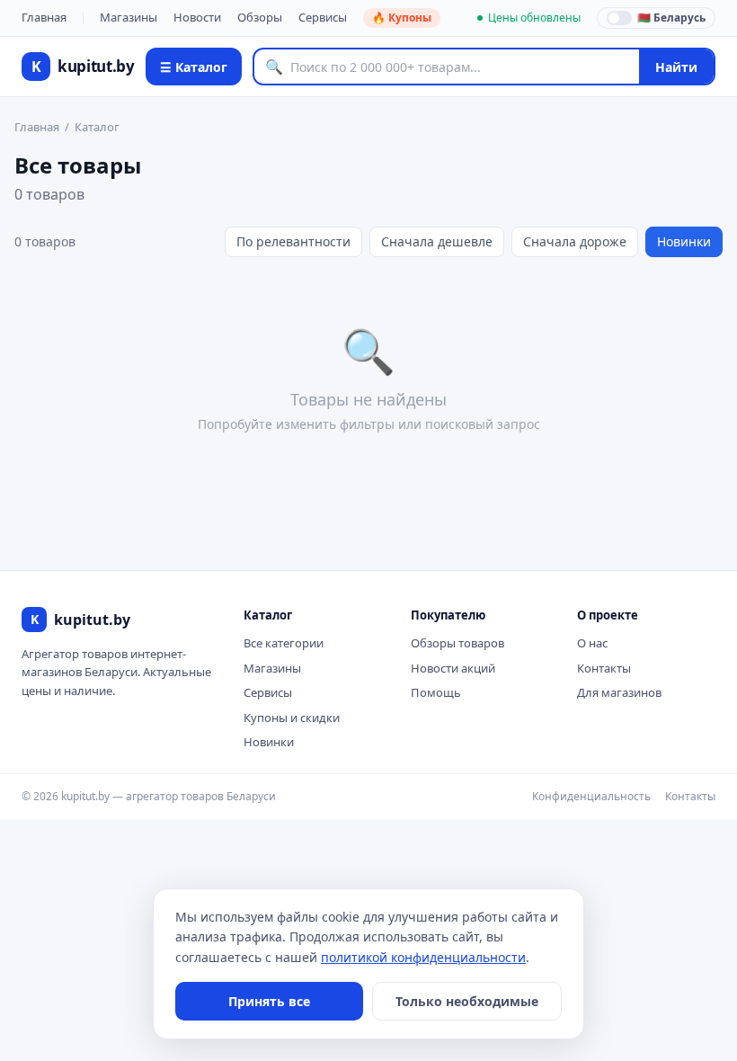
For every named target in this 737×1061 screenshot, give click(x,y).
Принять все (269, 1001)
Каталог (97, 127)
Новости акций (453, 668)
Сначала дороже (574, 241)
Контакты (604, 668)
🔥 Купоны (401, 17)
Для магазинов (619, 692)
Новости (197, 17)
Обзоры (259, 17)
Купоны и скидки (292, 717)
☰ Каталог (193, 67)
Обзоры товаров (457, 643)
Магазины (128, 17)
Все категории (284, 643)
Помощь (436, 692)
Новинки (684, 241)
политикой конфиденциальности (423, 957)
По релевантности (293, 241)
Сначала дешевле (437, 241)
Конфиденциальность (591, 796)
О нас (592, 643)
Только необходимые (466, 1001)
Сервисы (322, 17)
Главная (44, 17)
